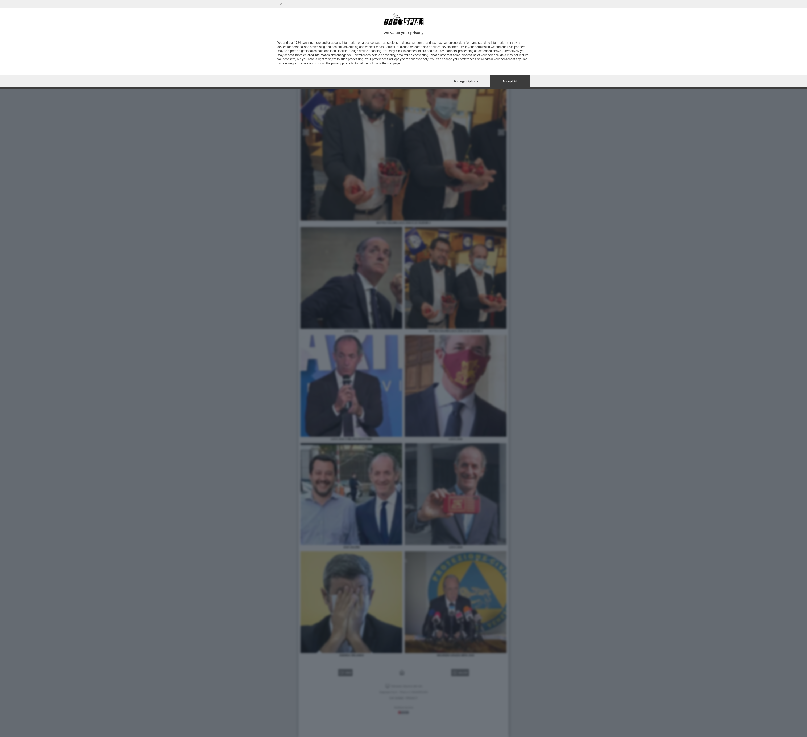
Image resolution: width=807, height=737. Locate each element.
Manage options (466, 81)
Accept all (509, 81)
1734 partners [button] (303, 42)
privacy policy (340, 63)
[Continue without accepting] (281, 4)
